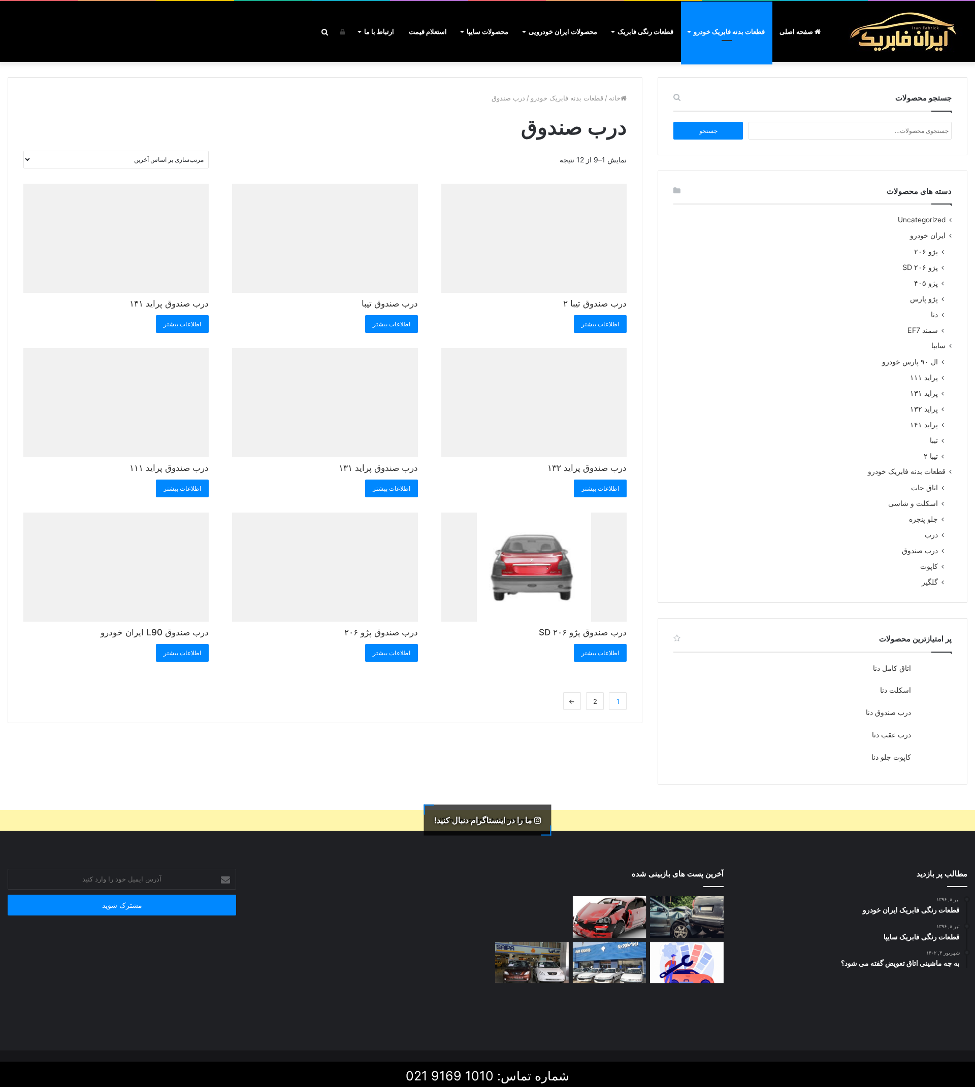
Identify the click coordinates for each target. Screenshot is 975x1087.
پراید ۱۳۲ (924, 408)
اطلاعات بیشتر (600, 324)
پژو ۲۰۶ (926, 251)
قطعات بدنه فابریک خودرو (729, 31)
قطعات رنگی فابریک (645, 31)
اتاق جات (924, 487)
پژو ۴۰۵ (926, 283)
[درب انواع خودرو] (532, 1008)
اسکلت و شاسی (913, 503)
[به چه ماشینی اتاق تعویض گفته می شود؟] (532, 917)
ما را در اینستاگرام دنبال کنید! (484, 820)
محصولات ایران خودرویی (563, 31)
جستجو (708, 130)
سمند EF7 (922, 330)
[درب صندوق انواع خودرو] (609, 1008)
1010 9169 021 (450, 1075)
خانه (615, 98)
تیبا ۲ (931, 456)
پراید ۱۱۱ (924, 377)
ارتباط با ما (379, 31)
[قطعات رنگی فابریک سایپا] (532, 962)
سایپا (938, 346)
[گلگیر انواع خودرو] (687, 1008)
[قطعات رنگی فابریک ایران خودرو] (609, 962)
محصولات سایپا (487, 31)
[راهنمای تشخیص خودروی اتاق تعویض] (609, 917)
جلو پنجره (923, 519)
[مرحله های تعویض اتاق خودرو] (687, 962)
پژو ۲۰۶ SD (920, 267)
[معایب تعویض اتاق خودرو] (687, 917)
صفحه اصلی (797, 31)
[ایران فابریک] (903, 32)
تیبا (934, 440)
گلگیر (930, 582)
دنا (934, 314)
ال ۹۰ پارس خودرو (910, 361)
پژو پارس (924, 298)
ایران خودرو (928, 235)
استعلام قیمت (428, 31)
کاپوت (929, 566)
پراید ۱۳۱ (924, 393)
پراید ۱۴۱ (924, 424)
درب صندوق (920, 550)
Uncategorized (922, 220)
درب (931, 534)
